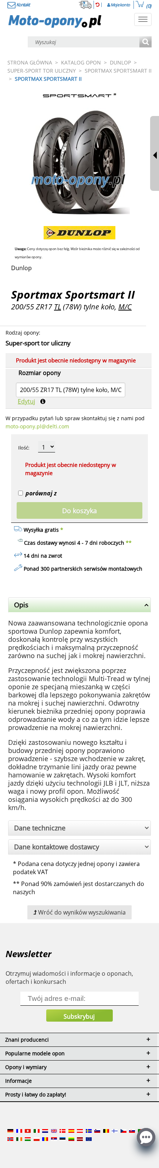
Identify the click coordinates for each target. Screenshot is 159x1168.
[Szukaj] (145, 42)
